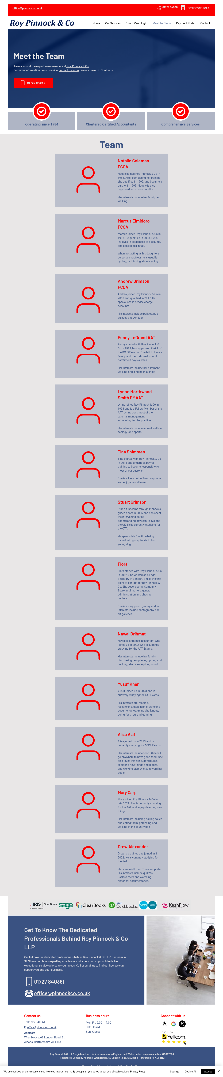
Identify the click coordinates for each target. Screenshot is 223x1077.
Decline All (190, 1071)
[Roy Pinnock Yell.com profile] (164, 1023)
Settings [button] (174, 1071)
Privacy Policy (137, 1071)
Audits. (149, 189)
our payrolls (135, 470)
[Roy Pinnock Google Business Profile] (173, 1023)
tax (142, 245)
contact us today (69, 70)
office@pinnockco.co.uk (41, 1027)
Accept (208, 1071)
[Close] (219, 1071)
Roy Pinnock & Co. (77, 66)
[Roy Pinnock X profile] (182, 1023)
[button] (112, 23)
